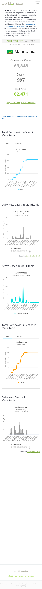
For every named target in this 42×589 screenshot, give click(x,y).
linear (8, 143)
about (10, 576)
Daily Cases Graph (13, 103)
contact (31, 576)
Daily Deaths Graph (28, 103)
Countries (18, 41)
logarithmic (18, 143)
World (9, 41)
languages (22, 576)
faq (16, 576)
